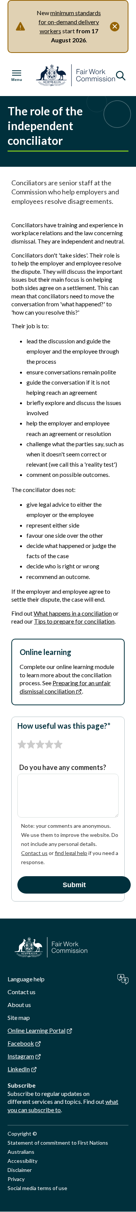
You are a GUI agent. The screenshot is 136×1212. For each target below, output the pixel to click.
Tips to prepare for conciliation (74, 621)
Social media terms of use (37, 1188)
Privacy (16, 1179)
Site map (19, 1017)
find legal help (71, 853)
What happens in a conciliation (73, 613)
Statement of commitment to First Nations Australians (58, 1147)
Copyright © (22, 1133)
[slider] (40, 744)
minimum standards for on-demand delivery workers (70, 21)
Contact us (34, 853)
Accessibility (22, 1161)
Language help (26, 978)
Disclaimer (20, 1170)
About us (19, 1004)
